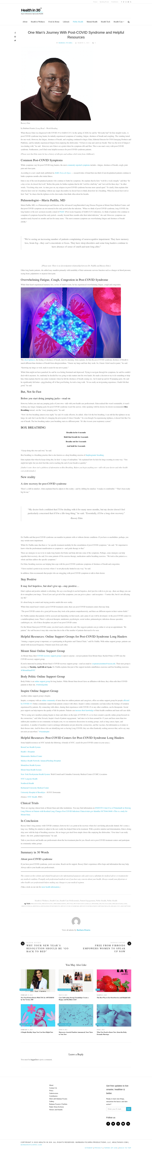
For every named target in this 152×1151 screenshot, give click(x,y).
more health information (50, 887)
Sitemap (89, 1148)
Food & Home (53, 21)
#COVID (70, 904)
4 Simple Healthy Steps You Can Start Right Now (37, 1032)
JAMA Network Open (63, 173)
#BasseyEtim (36, 904)
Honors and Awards (56, 1110)
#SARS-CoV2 (116, 906)
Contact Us (53, 1088)
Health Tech (105, 21)
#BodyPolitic (48, 904)
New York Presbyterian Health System (35, 774)
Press (51, 1091)
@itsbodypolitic (42, 684)
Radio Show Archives (56, 1107)
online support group (42, 681)
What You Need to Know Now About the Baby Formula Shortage (112, 1033)
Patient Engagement (87, 900)
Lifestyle (66, 21)
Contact (95, 2)
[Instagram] (125, 2)
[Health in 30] (32, 10)
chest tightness (29, 359)
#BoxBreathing (60, 904)
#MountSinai (27, 906)
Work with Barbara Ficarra (58, 1099)
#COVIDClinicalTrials (82, 904)
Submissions (53, 1093)
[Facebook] (121, 2)
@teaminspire (44, 731)
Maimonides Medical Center (31, 756)
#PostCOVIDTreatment (88, 906)
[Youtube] (128, 2)
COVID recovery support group (49, 655)
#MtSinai (37, 906)
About (25, 21)
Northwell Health (27, 783)
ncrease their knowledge (85, 710)
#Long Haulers (106, 904)
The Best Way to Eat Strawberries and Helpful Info (114, 997)
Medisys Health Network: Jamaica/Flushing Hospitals (41, 760)
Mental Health (92, 21)
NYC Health (32, 797)
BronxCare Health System (30, 747)
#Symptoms (126, 906)
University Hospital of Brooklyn (33, 792)
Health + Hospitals (28, 751)
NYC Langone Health (29, 778)
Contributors (114, 2)
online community (48, 700)
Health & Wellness (38, 21)
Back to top (125, 1148)
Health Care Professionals (69, 900)
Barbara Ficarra (66, 43)
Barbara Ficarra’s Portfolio (58, 1104)
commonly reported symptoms (78, 165)
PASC (62, 211)
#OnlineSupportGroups (51, 906)
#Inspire (95, 904)
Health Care (118, 21)
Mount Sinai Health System (31, 769)
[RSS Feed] (130, 2)
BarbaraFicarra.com (31, 1145)
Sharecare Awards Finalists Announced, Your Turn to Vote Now (76, 1033)
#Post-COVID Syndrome (70, 906)
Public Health (78, 21)
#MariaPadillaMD (120, 904)
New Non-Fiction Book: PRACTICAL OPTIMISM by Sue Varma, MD (37, 998)
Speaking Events (104, 2)
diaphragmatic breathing (95, 455)
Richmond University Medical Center (35, 787)
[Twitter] (123, 2)
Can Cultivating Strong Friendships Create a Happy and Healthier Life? (74, 998)
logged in (34, 1059)
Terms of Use (110, 1148)
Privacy (98, 1148)
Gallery (51, 1101)
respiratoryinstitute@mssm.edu (103, 663)
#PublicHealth (104, 906)
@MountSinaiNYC (28, 670)
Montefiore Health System (30, 765)
